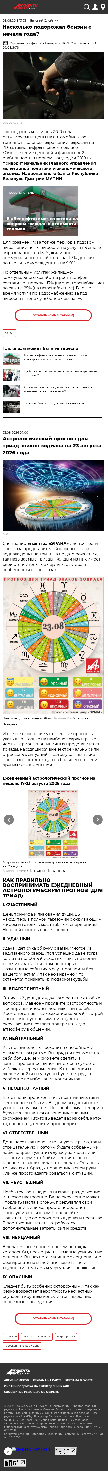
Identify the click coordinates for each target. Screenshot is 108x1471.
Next (97, 820)
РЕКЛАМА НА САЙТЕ (47, 1380)
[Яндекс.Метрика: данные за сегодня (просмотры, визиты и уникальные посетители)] (31, 1449)
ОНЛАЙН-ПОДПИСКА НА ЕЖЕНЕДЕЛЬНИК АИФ (36, 1386)
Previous (8, 820)
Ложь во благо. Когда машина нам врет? (56, 403)
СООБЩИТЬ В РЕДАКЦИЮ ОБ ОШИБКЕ (31, 1392)
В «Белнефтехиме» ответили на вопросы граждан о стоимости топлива (55, 357)
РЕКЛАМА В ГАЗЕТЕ (79, 1380)
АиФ (6, 534)
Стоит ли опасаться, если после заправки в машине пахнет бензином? (58, 389)
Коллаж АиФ (64, 718)
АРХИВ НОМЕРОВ (16, 1380)
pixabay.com (12, 122)
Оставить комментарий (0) (53, 315)
